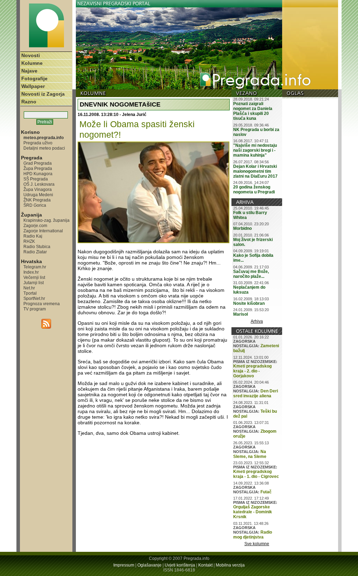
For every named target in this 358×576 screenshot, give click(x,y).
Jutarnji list (33, 282)
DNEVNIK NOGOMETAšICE (120, 104)
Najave (29, 71)
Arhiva (257, 321)
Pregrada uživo (37, 142)
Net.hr (29, 288)
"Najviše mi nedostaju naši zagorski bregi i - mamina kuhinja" (255, 150)
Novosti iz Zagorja (43, 94)
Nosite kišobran (249, 303)
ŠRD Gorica (34, 205)
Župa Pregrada (37, 168)
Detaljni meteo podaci (44, 148)
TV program (34, 309)
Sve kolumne (256, 543)
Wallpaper (33, 86)
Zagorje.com (35, 225)
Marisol (240, 314)
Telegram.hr (34, 267)
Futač (266, 491)
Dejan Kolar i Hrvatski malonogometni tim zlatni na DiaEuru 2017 (255, 171)
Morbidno (242, 228)
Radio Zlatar (35, 251)
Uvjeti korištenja (180, 565)
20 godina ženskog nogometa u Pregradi (254, 189)
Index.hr (31, 272)
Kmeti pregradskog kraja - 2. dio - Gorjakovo (252, 371)
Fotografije (34, 78)
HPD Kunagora (37, 173)
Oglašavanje (149, 565)
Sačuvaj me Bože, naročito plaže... (251, 274)
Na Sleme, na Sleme (249, 454)
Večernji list (34, 277)
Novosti (30, 55)
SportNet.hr (34, 298)
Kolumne (32, 63)
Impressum (123, 565)
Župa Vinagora (37, 189)
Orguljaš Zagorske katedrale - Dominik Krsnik (252, 512)
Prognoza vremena (41, 303)
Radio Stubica (36, 246)
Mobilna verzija (230, 565)
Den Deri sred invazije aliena (255, 393)
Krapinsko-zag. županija (46, 220)
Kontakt (205, 565)
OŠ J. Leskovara (39, 184)
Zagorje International (43, 230)
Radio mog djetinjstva (252, 535)
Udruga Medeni (38, 194)
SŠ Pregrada (35, 179)
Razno (28, 101)
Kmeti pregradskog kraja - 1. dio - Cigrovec (256, 474)
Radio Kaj (32, 236)
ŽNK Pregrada (37, 200)
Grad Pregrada (37, 163)
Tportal (30, 293)
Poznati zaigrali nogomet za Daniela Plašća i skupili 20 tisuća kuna (252, 111)
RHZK (29, 241)
